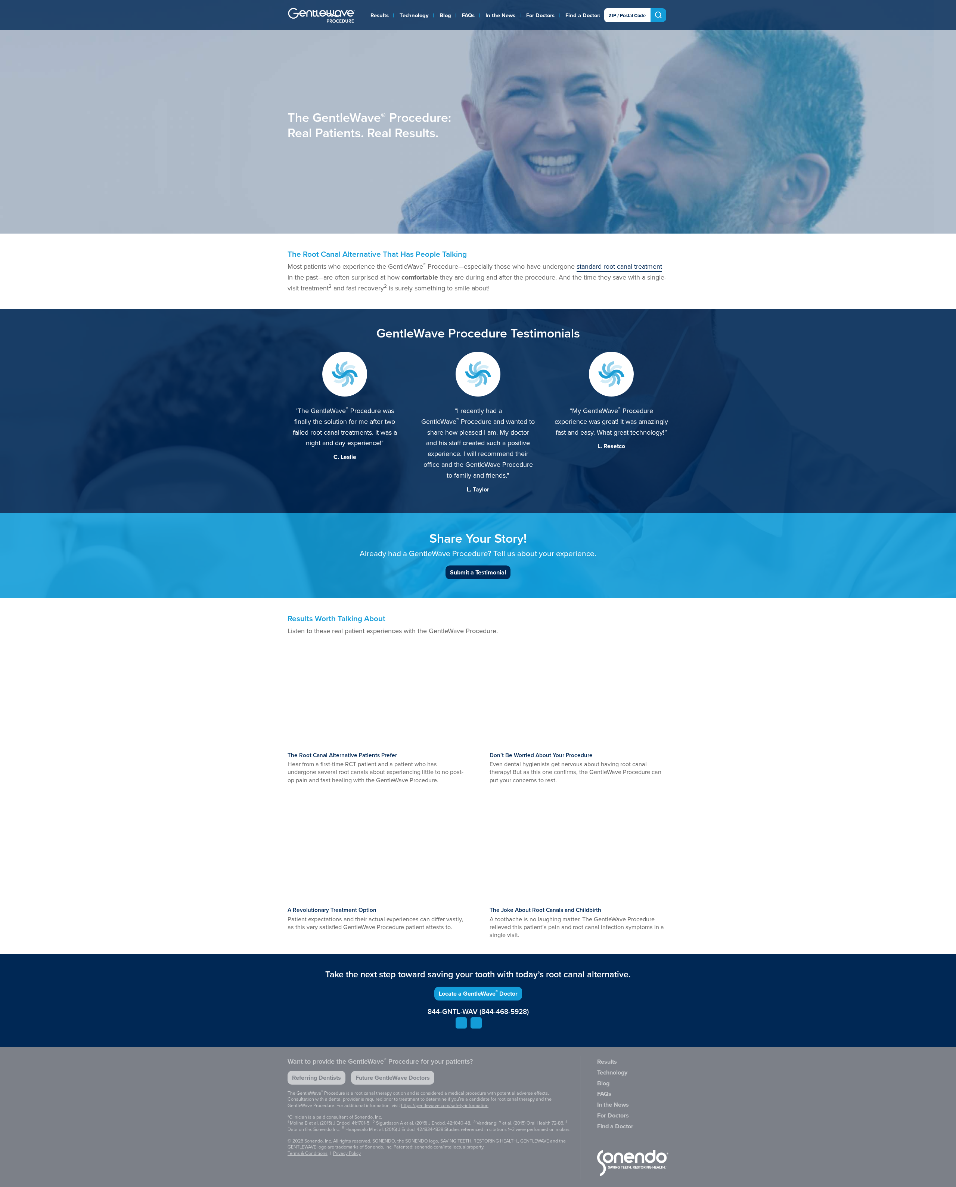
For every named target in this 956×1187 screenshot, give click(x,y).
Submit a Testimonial (478, 572)
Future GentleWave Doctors (393, 1077)
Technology (414, 15)
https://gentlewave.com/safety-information (444, 1105)
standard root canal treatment (619, 266)
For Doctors (540, 15)
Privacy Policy (347, 1153)
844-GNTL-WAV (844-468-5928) (478, 1011)
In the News (500, 15)
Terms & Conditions (308, 1153)
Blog (445, 15)
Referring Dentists (316, 1077)
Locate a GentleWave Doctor (478, 993)
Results (379, 15)
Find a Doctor (582, 15)
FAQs (468, 15)
